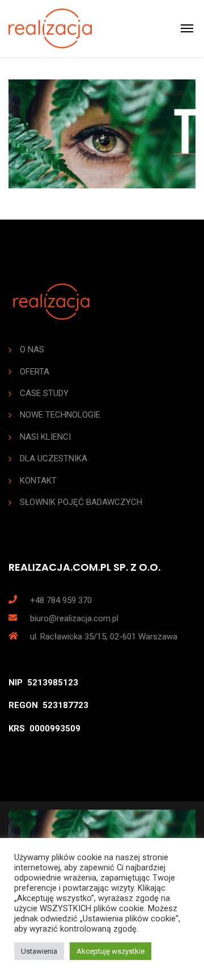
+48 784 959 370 (61, 600)
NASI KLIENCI (45, 437)
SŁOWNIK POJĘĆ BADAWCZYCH (81, 502)
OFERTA (34, 372)
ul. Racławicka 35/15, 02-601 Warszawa (103, 636)
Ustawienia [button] (39, 951)
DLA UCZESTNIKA (53, 458)
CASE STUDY (44, 393)
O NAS (32, 349)
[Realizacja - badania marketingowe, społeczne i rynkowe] (50, 28)
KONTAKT (38, 480)
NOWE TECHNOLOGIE (60, 415)
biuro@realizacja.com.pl (74, 618)
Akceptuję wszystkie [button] (110, 951)
